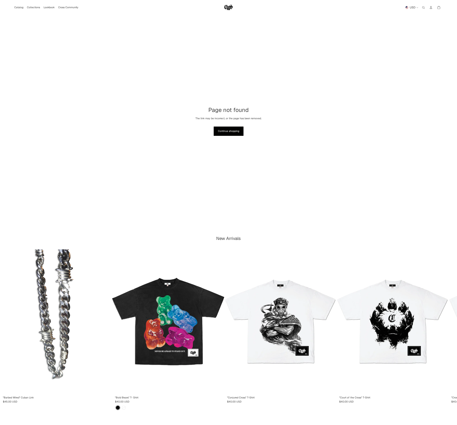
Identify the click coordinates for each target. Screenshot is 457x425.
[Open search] (423, 7)
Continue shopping (228, 131)
